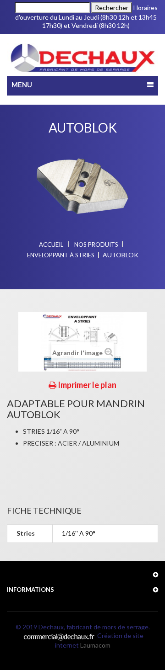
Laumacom (95, 645)
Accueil (51, 244)
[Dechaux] (82, 58)
